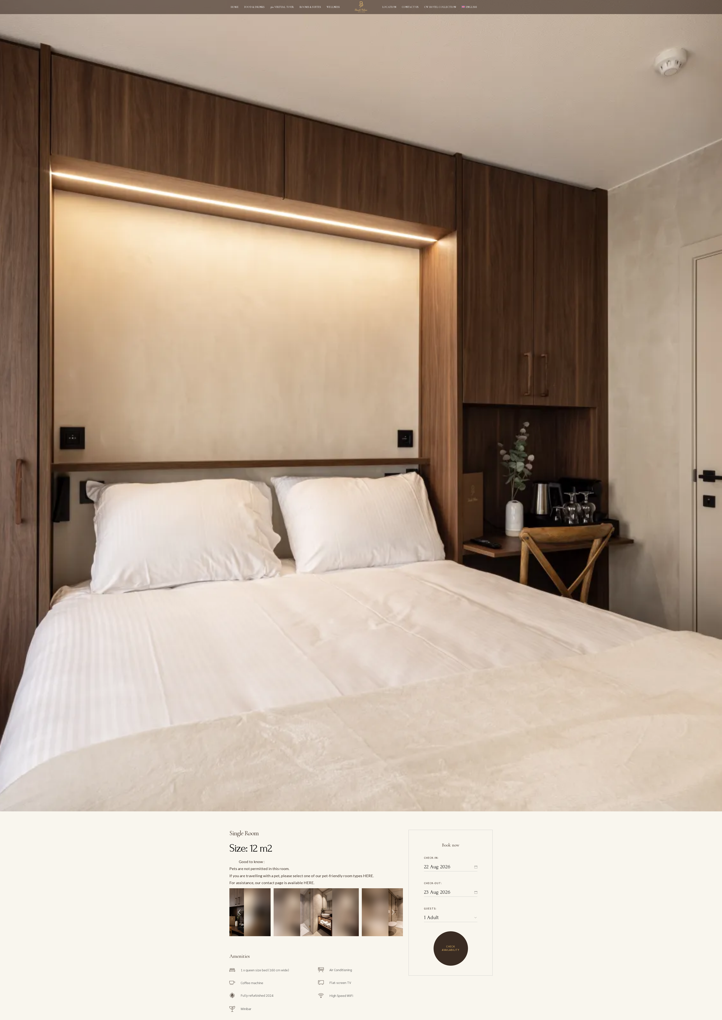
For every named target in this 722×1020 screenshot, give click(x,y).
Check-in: (431, 857)
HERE (368, 875)
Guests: (430, 908)
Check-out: (433, 883)
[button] (239, 912)
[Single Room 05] (316, 912)
